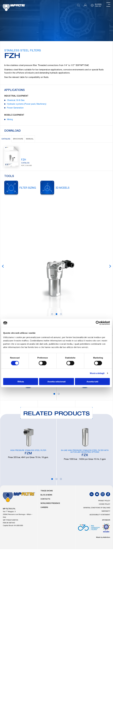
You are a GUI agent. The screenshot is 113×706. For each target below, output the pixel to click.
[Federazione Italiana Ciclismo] (89, 529)
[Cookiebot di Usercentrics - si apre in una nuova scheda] (98, 323)
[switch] (43, 363)
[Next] (110, 266)
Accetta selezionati (56, 381)
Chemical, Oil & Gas (16, 100)
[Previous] (3, 266)
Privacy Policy (104, 501)
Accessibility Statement (100, 515)
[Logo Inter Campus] (106, 529)
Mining (10, 120)
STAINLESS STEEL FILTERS (22, 50)
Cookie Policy (104, 504)
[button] (85, 5)
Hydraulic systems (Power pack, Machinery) (26, 104)
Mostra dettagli (97, 373)
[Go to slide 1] (52, 314)
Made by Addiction (103, 537)
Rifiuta (21, 381)
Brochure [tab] (18, 139)
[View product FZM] (28, 449)
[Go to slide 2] (56, 314)
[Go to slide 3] (61, 314)
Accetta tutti (92, 381)
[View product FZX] (85, 449)
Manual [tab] (29, 139)
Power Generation (15, 108)
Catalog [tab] (6, 139)
